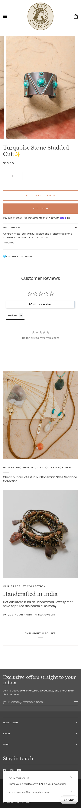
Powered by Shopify (17, 802)
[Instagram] (12, 770)
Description (11, 227)
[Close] (73, 776)
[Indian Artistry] (40, 534)
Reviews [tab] (13, 315)
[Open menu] (8, 16)
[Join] (69, 792)
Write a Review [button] (42, 304)
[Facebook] (4, 770)
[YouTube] (19, 770)
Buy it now (40, 208)
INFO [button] (6, 744)
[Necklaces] (40, 415)
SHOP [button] (6, 733)
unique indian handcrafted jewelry (29, 614)
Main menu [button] (10, 722)
